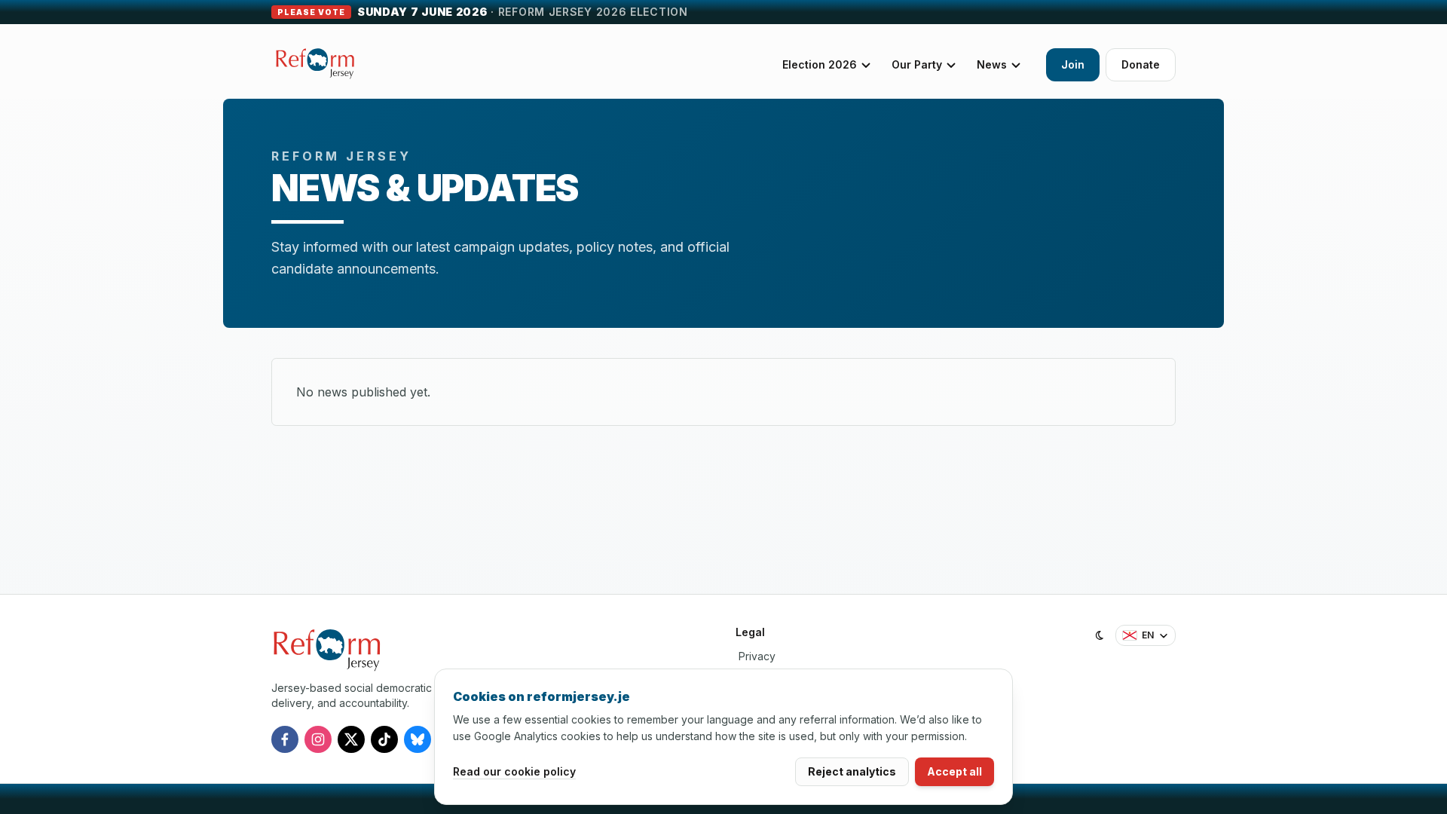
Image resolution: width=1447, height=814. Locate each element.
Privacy (757, 656)
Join (1072, 64)
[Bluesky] (417, 739)
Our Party (917, 64)
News (992, 64)
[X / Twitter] (351, 739)
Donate (1140, 64)
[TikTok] (384, 739)
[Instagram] (318, 739)
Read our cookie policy (514, 771)
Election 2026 (819, 64)
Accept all (954, 771)
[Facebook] (284, 739)
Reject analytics (852, 771)
